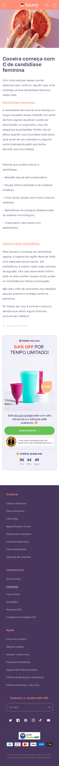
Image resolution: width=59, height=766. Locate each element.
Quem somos (13, 578)
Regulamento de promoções (21, 669)
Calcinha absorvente (17, 541)
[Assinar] (49, 707)
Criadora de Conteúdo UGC (21, 617)
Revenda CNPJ (14, 609)
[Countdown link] (29, 461)
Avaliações (12, 601)
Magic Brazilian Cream (18, 526)
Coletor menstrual (16, 503)
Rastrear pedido (15, 646)
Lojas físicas (13, 594)
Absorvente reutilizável (18, 534)
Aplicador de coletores (18, 557)
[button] (4, 5)
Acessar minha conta (18, 654)
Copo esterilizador (16, 549)
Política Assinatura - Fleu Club (22, 685)
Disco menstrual (15, 511)
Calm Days (12, 518)
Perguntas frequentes (18, 662)
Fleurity (16, 755)
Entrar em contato (16, 639)
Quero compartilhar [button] (17, 325)
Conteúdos (12, 586)
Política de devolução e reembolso (25, 677)
